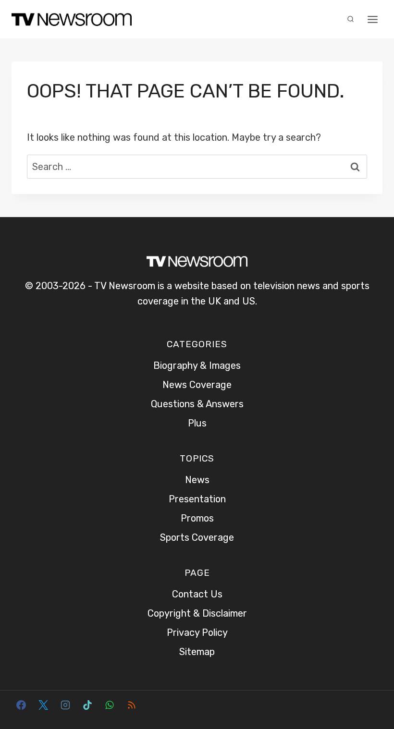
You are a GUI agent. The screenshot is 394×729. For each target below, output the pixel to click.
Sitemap (197, 651)
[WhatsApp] (109, 705)
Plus (197, 423)
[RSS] (131, 705)
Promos (197, 518)
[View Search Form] (350, 19)
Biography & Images (197, 365)
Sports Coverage (197, 537)
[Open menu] (372, 19)
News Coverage (197, 384)
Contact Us (197, 594)
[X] (43, 705)
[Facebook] (21, 705)
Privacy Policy (197, 632)
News (197, 480)
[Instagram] (65, 705)
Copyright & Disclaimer (197, 613)
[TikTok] (87, 705)
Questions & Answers (197, 404)
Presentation (197, 499)
